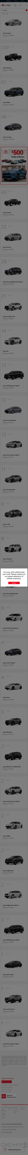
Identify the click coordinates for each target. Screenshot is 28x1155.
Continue (14, 583)
